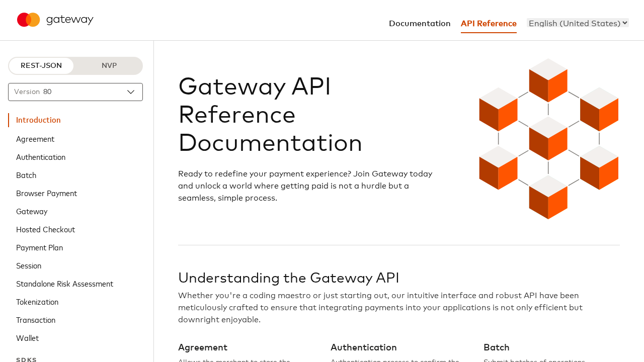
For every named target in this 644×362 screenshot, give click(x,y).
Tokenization (37, 301)
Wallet (27, 337)
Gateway (31, 210)
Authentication (40, 156)
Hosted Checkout (45, 228)
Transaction (35, 319)
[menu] (578, 22)
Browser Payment (46, 192)
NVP (109, 65)
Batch (26, 174)
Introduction (38, 120)
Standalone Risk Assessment (64, 283)
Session (28, 264)
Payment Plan (39, 246)
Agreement (35, 138)
